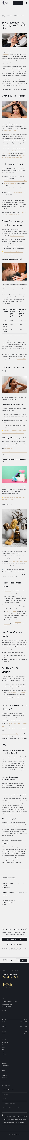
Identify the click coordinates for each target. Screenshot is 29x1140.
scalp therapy (8, 590)
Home (3, 13)
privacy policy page (10, 1122)
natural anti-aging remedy (16, 192)
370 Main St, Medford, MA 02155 (9, 1001)
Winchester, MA (5, 1073)
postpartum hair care (7, 254)
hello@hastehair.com (7, 1004)
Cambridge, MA (5, 1077)
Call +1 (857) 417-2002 (14, 944)
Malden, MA (4, 1070)
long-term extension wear (17, 236)
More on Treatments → (8, 913)
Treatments (15, 13)
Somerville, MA (5, 1065)
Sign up (14, 1126)
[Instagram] (2, 1010)
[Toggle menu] (26, 3)
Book (23, 960)
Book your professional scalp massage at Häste (14, 452)
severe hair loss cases (11, 611)
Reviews (4, 1052)
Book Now (18, 3)
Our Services (5, 1042)
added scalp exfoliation (10, 130)
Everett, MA (4, 1075)
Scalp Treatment (16, 151)
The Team (4, 1044)
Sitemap (8, 1136)
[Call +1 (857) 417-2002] (18, 960)
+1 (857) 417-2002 (6, 1006)
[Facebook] (5, 1010)
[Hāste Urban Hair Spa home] (5, 3)
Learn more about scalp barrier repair (13, 252)
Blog (8, 13)
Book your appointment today (10, 734)
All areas (4, 1080)
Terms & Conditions (20, 1122)
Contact (4, 1054)
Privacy (15, 1136)
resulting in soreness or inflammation (16, 692)
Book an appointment (14, 939)
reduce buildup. (8, 448)
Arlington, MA (5, 1068)
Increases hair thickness (10, 183)
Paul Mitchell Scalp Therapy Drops (18, 561)
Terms (21, 1136)
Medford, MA (5, 1063)
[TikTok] (7, 1010)
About (3, 1047)
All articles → (20, 913)
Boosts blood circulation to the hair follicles (15, 181)
